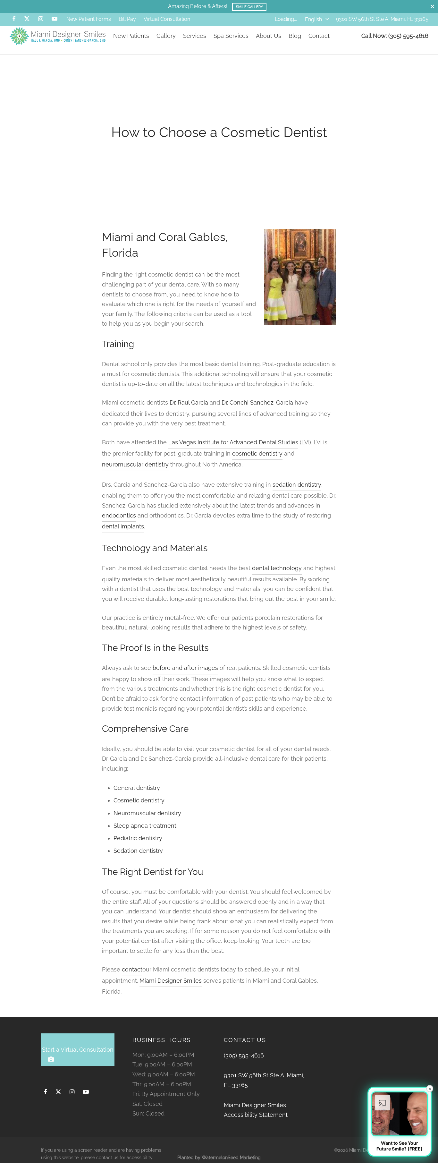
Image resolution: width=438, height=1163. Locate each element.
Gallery (166, 35)
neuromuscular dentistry (135, 464)
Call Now (248, 6)
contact (132, 969)
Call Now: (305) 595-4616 (394, 35)
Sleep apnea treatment (145, 825)
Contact (319, 35)
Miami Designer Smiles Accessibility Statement (256, 1110)
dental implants (123, 526)
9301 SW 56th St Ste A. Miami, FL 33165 (382, 19)
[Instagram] (41, 19)
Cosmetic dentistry (139, 800)
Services (194, 35)
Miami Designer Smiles (170, 980)
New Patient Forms (88, 19)
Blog (295, 35)
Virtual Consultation (167, 19)
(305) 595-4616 (244, 1055)
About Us (268, 35)
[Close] (432, 6)
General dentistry (137, 787)
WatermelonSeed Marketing (231, 1157)
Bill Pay (127, 19)
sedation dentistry (297, 484)
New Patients (131, 35)
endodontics (119, 515)
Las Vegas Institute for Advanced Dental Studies (233, 442)
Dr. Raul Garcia (189, 402)
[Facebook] (14, 19)
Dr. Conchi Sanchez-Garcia (257, 402)
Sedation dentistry (138, 850)
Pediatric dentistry (138, 838)
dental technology (277, 568)
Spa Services (231, 35)
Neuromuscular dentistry (147, 813)
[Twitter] (58, 1092)
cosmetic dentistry (257, 453)
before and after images (185, 667)
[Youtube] (54, 19)
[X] (26, 19)
